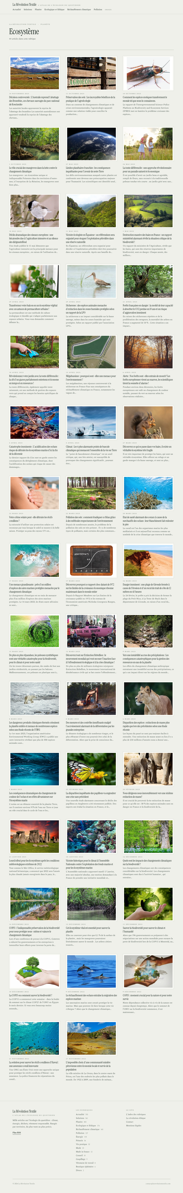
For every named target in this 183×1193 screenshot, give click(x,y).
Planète (38, 9)
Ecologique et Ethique (54, 9)
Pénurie (81, 1140)
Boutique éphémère (86, 1166)
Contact (129, 1121)
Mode (80, 1148)
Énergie (81, 1136)
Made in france (84, 1151)
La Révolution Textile (22, 24)
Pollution (98, 9)
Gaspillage (81, 1159)
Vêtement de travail (86, 1163)
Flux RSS (17, 1132)
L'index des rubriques (136, 1114)
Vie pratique (83, 1144)
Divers (80, 1170)
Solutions (28, 9)
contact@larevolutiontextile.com (158, 1183)
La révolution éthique (136, 1118)
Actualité (17, 9)
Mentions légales (133, 1125)
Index (108, 10)
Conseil (80, 1155)
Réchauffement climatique (79, 9)
